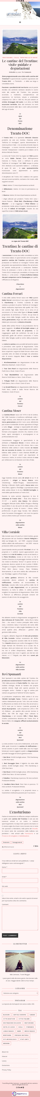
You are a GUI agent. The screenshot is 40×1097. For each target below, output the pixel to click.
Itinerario (30, 1027)
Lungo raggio (8, 1031)
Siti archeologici (10, 1039)
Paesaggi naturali (17, 842)
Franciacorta (29, 833)
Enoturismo (8, 57)
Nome (4, 867)
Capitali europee (19, 1014)
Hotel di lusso (9, 1027)
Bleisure (6, 1014)
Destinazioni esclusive (12, 1023)
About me (5, 1052)
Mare (19, 1031)
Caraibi (32, 1014)
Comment (5, 904)
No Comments (26, 72)
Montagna (7, 1035)
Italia (16, 57)
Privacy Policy (6, 1070)
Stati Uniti (24, 1039)
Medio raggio (30, 1031)
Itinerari (4, 1056)
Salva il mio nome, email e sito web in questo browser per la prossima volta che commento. (20, 899)
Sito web (5, 886)
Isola (20, 1027)
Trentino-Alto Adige (28, 57)
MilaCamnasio (9, 847)
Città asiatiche (9, 1019)
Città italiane (24, 1019)
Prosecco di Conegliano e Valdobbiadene (15, 836)
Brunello (35, 829)
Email (4, 877)
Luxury (4, 1061)
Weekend (6, 1043)
